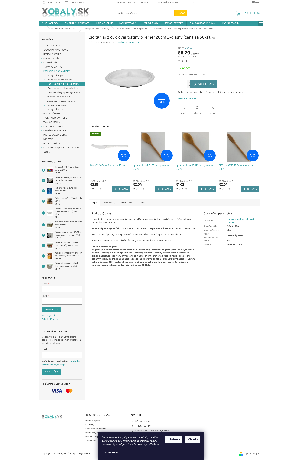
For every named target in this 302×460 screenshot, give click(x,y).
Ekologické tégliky (55, 75)
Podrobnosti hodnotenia (127, 42)
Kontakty (146, 2)
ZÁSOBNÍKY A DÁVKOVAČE (55, 50)
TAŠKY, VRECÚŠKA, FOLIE (55, 118)
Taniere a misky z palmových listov (63, 92)
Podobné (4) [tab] (109, 202)
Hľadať (181, 13)
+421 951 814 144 (143, 425)
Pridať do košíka (206, 84)
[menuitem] (50, 23)
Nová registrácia (49, 315)
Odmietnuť (174, 439)
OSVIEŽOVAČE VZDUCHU (54, 130)
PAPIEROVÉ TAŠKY (51, 58)
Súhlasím (192, 439)
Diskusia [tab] (143, 202)
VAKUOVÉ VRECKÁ (51, 122)
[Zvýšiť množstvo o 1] (188, 82)
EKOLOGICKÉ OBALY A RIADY (56, 71)
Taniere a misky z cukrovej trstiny (63, 83)
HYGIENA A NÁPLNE (52, 54)
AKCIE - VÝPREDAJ (51, 45)
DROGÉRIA (48, 139)
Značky (46, 151)
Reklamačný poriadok (95, 436)
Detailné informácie (187, 98)
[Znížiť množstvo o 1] (188, 86)
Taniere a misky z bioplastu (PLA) (62, 88)
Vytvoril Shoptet (252, 453)
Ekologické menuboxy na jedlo (61, 101)
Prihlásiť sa (51, 309)
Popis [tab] (94, 202)
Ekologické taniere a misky (59, 79)
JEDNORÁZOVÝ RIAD (52, 67)
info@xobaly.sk (142, 421)
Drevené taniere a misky (58, 96)
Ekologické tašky (55, 109)
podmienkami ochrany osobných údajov (62, 363)
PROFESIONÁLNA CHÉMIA (55, 135)
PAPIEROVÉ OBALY (51, 113)
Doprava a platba (126, 2)
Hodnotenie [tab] (127, 202)
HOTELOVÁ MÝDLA (51, 143)
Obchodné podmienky (167, 2)
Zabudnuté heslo (50, 319)
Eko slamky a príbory (56, 105)
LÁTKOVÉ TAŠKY (51, 62)
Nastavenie (111, 452)
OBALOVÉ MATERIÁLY (53, 126)
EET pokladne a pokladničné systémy (61, 147)
